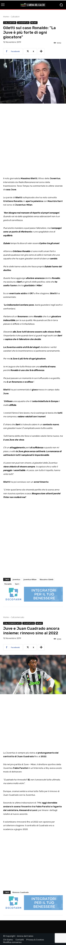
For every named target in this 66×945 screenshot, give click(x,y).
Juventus (23, 22)
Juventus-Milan (30, 579)
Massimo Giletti (46, 579)
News (34, 22)
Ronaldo (8, 584)
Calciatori (15, 16)
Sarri (17, 584)
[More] (41, 51)
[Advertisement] (33, 140)
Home (6, 16)
